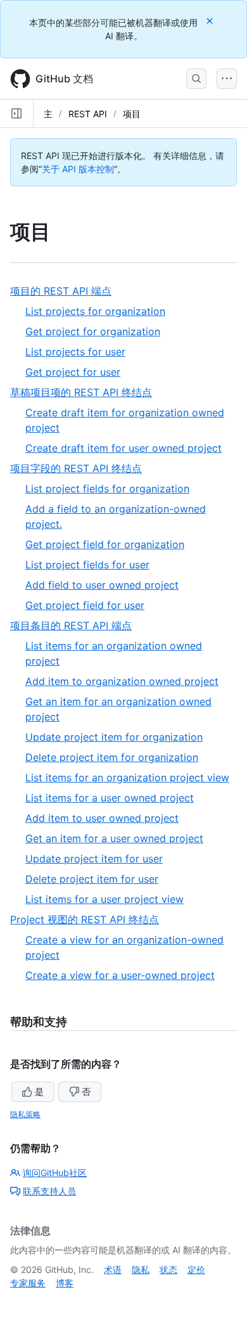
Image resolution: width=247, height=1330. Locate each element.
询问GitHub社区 (55, 1172)
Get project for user (72, 372)
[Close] (211, 20)
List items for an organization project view (127, 777)
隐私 (140, 1269)
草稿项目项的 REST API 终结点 (86, 392)
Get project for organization (92, 331)
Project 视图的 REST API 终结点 (89, 919)
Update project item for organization (114, 737)
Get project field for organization (104, 544)
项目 (132, 113)
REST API (87, 113)
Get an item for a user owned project (114, 838)
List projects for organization (95, 311)
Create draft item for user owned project (123, 448)
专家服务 (28, 1282)
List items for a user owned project (109, 797)
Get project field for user (84, 605)
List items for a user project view (104, 899)
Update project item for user (94, 858)
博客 (64, 1282)
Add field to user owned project (102, 585)
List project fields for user (87, 564)
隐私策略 (25, 1114)
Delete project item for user (91, 879)
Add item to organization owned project (121, 681)
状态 (168, 1269)
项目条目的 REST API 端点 (75, 625)
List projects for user (75, 351)
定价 (196, 1269)
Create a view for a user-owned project (120, 975)
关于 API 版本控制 (78, 168)
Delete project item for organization (111, 757)
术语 (113, 1269)
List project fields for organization (107, 488)
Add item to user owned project (102, 818)
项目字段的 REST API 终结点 (80, 468)
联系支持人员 (49, 1191)
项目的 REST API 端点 (65, 291)
